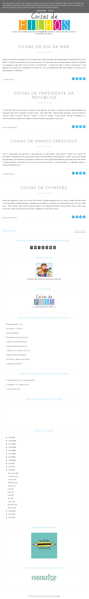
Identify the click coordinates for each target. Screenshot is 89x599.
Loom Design (56, 596)
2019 (10, 437)
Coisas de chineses (44, 188)
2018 (10, 441)
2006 (10, 517)
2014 (10, 454)
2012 (9, 460)
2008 (10, 511)
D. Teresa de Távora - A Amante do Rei (20, 380)
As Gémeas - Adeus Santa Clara (17, 359)
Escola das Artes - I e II (14, 324)
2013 (10, 457)
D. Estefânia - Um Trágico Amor (17, 384)
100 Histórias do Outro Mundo (17, 337)
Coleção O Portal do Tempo (16, 342)
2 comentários (8, 174)
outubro (11, 479)
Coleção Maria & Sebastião (16, 355)
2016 (10, 447)
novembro (12, 476)
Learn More (41, 11)
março (10, 501)
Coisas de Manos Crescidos (44, 141)
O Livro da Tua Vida (13, 389)
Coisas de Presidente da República (44, 95)
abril (9, 498)
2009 (10, 470)
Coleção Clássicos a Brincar (16, 346)
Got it (51, 11)
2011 (9, 463)
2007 (10, 514)
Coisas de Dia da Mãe (44, 47)
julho (9, 489)
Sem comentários (9, 127)
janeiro (10, 508)
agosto (10, 486)
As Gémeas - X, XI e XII (14, 329)
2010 (10, 467)
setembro (11, 482)
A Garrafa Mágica (12, 333)
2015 (9, 450)
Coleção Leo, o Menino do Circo (18, 350)
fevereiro (11, 504)
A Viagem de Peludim (14, 364)
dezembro (12, 473)
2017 (9, 444)
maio (10, 495)
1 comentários (8, 79)
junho (10, 492)
